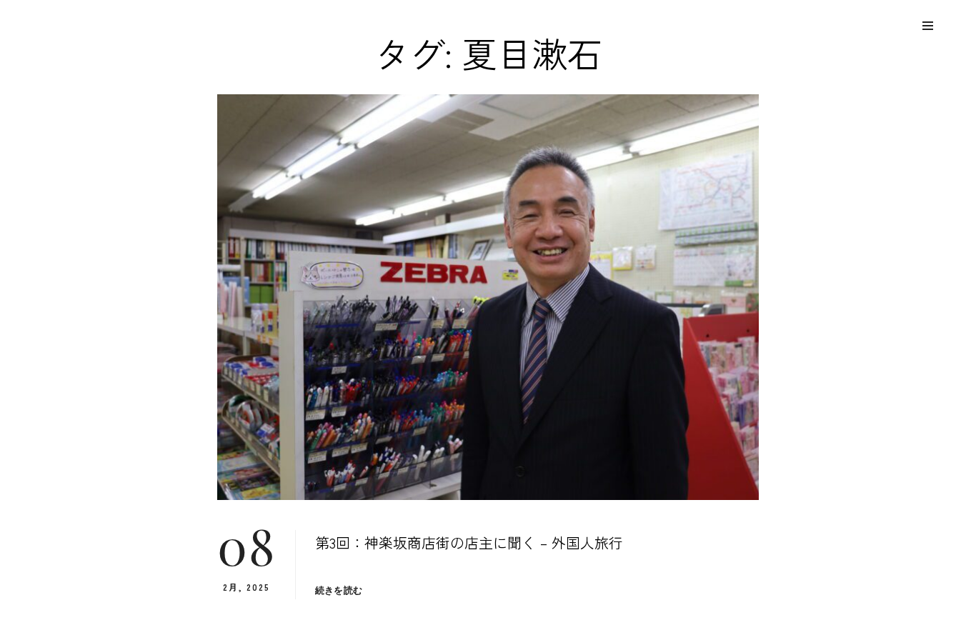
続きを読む (338, 590)
